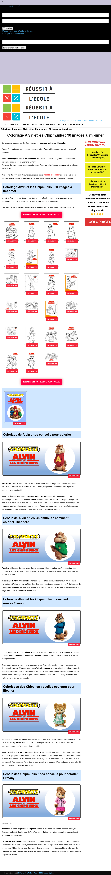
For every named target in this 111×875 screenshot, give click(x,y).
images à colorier (51, 175)
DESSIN (25, 124)
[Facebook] (9, 6)
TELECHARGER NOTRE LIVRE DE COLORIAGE (41, 215)
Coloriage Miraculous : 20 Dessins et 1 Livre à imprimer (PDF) (97, 169)
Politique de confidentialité (13, 33)
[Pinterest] (13, 6)
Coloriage (6, 129)
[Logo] (29, 102)
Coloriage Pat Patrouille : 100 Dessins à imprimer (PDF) (97, 155)
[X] (15, 6)
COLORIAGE (11, 124)
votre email (7, 45)
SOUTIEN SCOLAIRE (43, 124)
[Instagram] (11, 6)
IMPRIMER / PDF (12, 241)
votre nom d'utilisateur (11, 18)
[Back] (19, 6)
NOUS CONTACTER (30, 872)
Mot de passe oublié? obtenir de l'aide (17, 31)
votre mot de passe (10, 25)
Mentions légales (47, 873)
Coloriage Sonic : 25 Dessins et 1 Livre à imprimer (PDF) (97, 184)
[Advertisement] (55, 68)
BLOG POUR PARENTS (70, 124)
